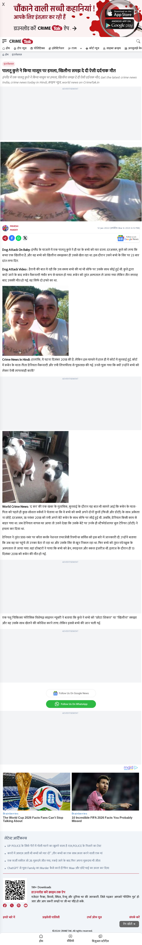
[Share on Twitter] (25, 238)
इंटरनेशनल (17, 55)
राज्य (74, 48)
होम (7, 55)
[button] (5, 48)
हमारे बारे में (9, 917)
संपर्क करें (134, 917)
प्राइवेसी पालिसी (51, 917)
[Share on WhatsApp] (18, 238)
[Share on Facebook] (12, 238)
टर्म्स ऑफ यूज (94, 917)
